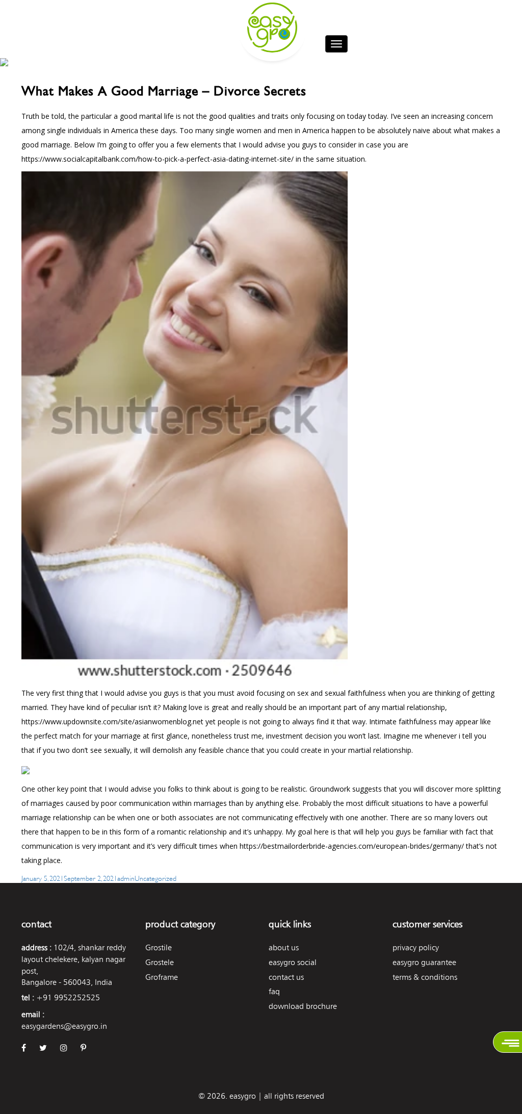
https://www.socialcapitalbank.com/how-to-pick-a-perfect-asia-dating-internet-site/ (157, 159)
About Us (284, 947)
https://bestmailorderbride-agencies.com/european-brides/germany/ (352, 846)
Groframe (161, 977)
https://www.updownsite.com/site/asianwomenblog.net (112, 721)
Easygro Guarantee (424, 962)
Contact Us (286, 977)
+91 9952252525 (68, 997)
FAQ (274, 991)
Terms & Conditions (425, 977)
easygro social (293, 962)
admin (126, 877)
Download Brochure (303, 1006)
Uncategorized (155, 877)
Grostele (159, 962)
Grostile (158, 947)
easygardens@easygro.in (64, 1026)
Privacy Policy (416, 947)
